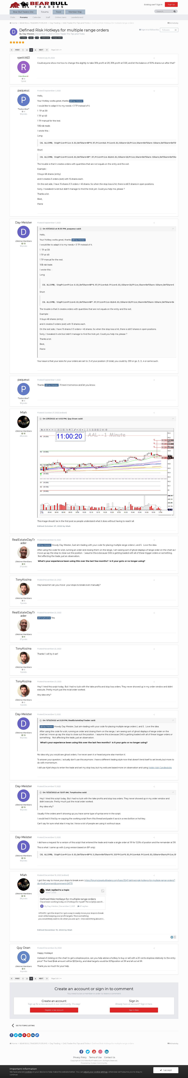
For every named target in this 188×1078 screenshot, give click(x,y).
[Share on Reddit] (29, 1035)
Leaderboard (77, 17)
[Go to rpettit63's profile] (23, 67)
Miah (23, 412)
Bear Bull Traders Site (23, 12)
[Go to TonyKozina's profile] (23, 589)
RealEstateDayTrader (23, 541)
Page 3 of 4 (55, 50)
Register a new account (54, 1010)
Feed (58, 12)
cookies (28, 1072)
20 (175, 30)
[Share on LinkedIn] (20, 1035)
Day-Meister (28, 34)
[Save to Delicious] (37, 1035)
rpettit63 (23, 57)
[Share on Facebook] (11, 1035)
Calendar (37, 17)
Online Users (60, 17)
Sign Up (171, 4)
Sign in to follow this (150, 30)
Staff (48, 17)
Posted (46, 58)
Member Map (75, 12)
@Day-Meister (76, 101)
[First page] (11, 50)
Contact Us (109, 1057)
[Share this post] (154, 58)
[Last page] (47, 50)
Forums (44, 12)
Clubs (12, 17)
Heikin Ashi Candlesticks (160, 767)
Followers (166, 30)
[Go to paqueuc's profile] (23, 100)
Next (41, 50)
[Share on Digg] (33, 1035)
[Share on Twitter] (16, 1035)
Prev (17, 50)
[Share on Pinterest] (24, 1035)
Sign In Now (134, 1010)
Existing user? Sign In (153, 4)
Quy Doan (72, 419)
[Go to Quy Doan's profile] (23, 957)
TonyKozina (23, 579)
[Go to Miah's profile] (23, 422)
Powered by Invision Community (94, 1063)
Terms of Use (95, 1057)
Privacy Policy (80, 1057)
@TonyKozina (44, 618)
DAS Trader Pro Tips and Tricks (70, 34)
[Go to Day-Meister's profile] (13, 32)
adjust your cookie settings (95, 1072)
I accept (167, 1070)
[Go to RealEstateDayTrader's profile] (23, 552)
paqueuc (23, 90)
